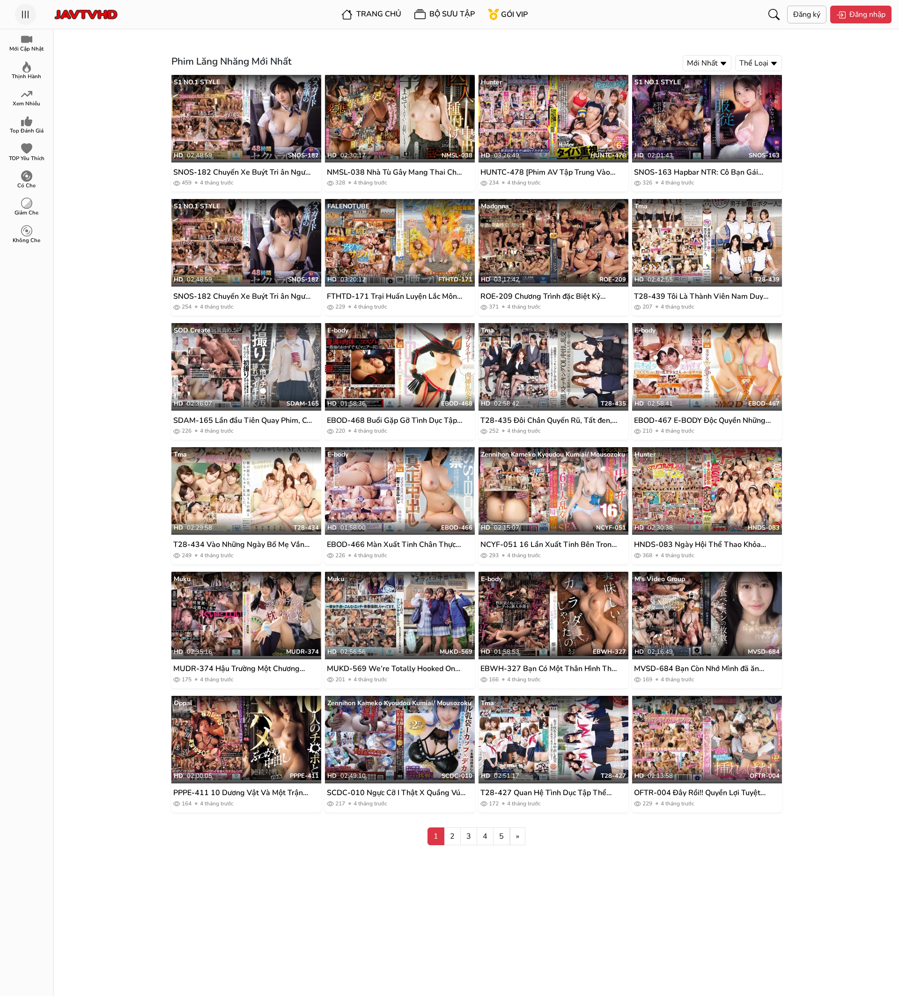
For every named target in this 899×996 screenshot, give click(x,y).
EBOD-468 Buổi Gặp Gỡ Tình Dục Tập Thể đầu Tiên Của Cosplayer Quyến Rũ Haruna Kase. (393, 420)
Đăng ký (806, 14)
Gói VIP (514, 14)
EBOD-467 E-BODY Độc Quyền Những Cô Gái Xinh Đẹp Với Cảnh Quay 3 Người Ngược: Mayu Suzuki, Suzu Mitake (702, 420)
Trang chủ (377, 14)
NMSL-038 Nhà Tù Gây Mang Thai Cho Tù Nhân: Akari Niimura (394, 172)
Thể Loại (754, 63)
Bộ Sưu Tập (451, 14)
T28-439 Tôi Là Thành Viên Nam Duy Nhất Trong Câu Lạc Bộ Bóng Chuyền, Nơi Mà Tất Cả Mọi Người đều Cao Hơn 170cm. (700, 296)
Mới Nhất (703, 63)
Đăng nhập (867, 14)
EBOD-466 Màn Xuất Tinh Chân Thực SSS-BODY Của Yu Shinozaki (391, 544)
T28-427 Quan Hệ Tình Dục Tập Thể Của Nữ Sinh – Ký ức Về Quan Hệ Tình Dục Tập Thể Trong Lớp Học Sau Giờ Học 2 (549, 793)
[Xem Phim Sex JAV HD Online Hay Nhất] (86, 14)
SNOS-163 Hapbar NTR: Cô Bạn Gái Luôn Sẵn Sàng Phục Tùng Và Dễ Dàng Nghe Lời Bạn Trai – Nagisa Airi (700, 172)
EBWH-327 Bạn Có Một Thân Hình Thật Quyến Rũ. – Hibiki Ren (549, 669)
